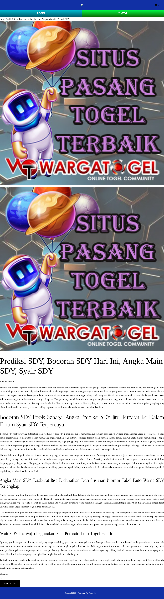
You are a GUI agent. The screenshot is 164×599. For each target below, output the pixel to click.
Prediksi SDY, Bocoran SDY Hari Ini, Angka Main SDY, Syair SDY (38, 19)
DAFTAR (123, 13)
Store (2, 19)
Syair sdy (4, 542)
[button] (10, 583)
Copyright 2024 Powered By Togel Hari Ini (82, 593)
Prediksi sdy (5, 387)
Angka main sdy (7, 495)
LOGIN (41, 13)
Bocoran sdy (6, 433)
